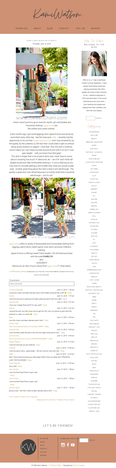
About (37, 28)
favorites (94, 226)
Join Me (80, 28)
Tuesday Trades (94, 394)
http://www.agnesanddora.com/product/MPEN (26, 326)
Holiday (94, 256)
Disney (94, 192)
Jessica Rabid (14, 387)
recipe (94, 330)
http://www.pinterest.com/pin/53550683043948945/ (28, 338)
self (94, 367)
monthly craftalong (94, 290)
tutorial (94, 398)
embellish (94, 209)
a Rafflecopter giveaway (18, 271)
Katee (11, 354)
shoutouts (94, 371)
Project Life (94, 327)
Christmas (94, 172)
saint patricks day (94, 354)
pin (94, 317)
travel (94, 391)
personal (94, 310)
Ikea (94, 266)
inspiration (94, 273)
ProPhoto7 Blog (55, 465)
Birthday (94, 149)
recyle (94, 337)
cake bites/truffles (94, 162)
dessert (94, 189)
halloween (94, 250)
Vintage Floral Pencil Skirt (42, 140)
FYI (94, 240)
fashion (94, 219)
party (94, 303)
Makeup (95, 28)
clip (94, 176)
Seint (94, 364)
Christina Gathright (16, 290)
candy (94, 165)
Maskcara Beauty (94, 287)
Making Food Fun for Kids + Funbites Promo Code (55, 400)
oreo (94, 297)
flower (94, 233)
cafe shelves (94, 159)
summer (94, 381)
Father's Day (94, 223)
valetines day (94, 408)
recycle (94, 334)
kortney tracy (14, 302)
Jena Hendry (13, 369)
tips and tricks (94, 388)
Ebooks (94, 206)
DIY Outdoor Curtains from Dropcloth (23, 396)
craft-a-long (94, 182)
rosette (94, 351)
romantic (94, 347)
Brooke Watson (14, 342)
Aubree (11, 296)
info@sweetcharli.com (69, 438)
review (94, 344)
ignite (94, 263)
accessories (94, 132)
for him (94, 236)
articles (94, 135)
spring (94, 378)
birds (94, 145)
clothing (94, 179)
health (94, 253)
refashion (94, 340)
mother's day (94, 293)
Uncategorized (94, 401)
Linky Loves (94, 280)
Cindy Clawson (14, 363)
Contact (64, 28)
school (94, 361)
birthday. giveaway (94, 152)
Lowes (94, 283)
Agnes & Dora (49, 125)
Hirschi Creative (79, 465)
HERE (54, 137)
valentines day (94, 404)
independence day (94, 270)
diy (94, 196)
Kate (10, 317)
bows (94, 155)
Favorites (22, 28)
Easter (94, 202)
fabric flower (94, 213)
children (94, 169)
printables (94, 324)
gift (94, 243)
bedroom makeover (94, 142)
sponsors (94, 374)
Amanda (12, 348)
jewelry (94, 277)
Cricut (94, 186)
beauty (94, 139)
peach (94, 307)
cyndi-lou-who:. (14, 329)
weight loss (94, 411)
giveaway (94, 246)
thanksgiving (94, 384)
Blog (50, 28)
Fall (94, 216)
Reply (70, 293)
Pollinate (94, 320)
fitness (94, 229)
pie (94, 313)
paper (94, 300)
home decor (94, 260)
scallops (94, 357)
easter (94, 199)
